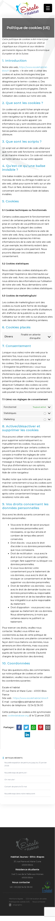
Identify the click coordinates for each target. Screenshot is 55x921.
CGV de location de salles (36, 899)
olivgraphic (17, 905)
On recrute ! (9, 779)
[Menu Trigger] (48, 8)
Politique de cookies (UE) (19, 902)
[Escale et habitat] (27, 8)
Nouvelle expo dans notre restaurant (19, 794)
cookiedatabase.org (18, 715)
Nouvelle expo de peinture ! (15, 773)
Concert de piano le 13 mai (15, 787)
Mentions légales (16, 899)
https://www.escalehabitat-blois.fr (30, 698)
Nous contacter (38, 902)
